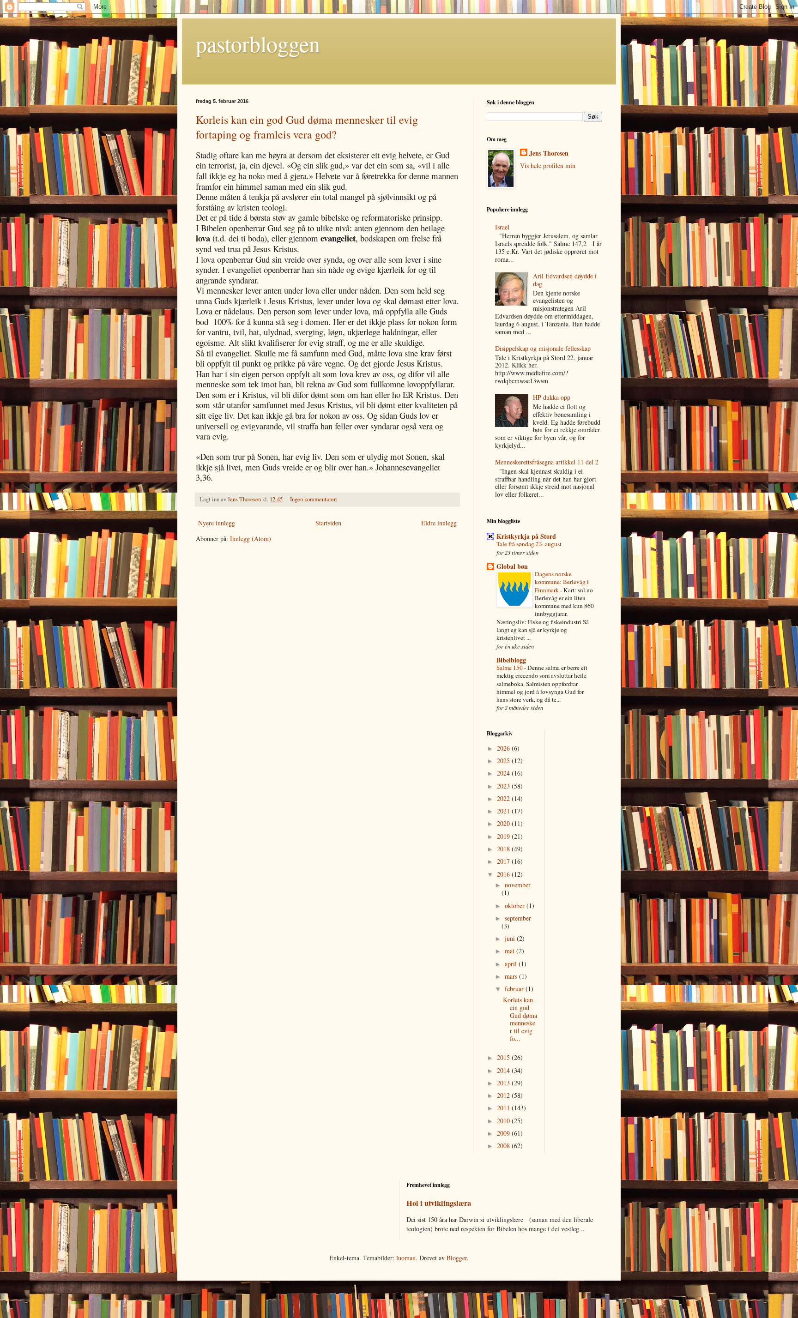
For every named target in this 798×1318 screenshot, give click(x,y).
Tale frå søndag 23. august (529, 544)
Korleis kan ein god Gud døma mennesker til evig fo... (520, 1019)
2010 (504, 1120)
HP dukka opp (551, 397)
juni (511, 938)
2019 (504, 836)
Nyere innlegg (216, 522)
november (518, 884)
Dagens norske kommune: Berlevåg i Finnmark (562, 582)
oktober (515, 905)
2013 (504, 1082)
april (512, 963)
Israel (502, 227)
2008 (504, 1145)
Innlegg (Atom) (250, 538)
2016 (504, 874)
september (518, 918)
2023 (504, 786)
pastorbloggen (258, 43)
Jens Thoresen (548, 153)
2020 (504, 823)
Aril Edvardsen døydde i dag (565, 279)
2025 (504, 760)
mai (510, 950)
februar (515, 988)
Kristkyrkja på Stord (526, 536)
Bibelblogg (511, 660)
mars (512, 976)
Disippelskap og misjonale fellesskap (543, 348)
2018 (504, 848)
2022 (504, 798)
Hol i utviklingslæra (438, 1203)
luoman (406, 1257)
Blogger (457, 1257)
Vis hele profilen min (547, 165)
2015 (504, 1057)
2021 (504, 810)
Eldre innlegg (439, 522)
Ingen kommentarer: (314, 499)
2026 (504, 748)
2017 (504, 861)
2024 (504, 773)
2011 (504, 1107)
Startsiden (328, 522)
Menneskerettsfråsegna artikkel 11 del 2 (546, 461)
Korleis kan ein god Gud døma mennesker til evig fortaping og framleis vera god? (307, 127)
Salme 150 (510, 667)
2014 (504, 1070)
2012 (504, 1095)
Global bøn (512, 566)
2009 (504, 1133)
